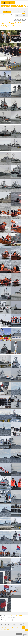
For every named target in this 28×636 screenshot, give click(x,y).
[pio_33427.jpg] (5, 415)
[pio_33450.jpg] (16, 90)
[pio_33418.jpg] (5, 604)
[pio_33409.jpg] (16, 374)
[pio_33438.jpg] (16, 171)
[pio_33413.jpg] (5, 550)
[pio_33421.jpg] (16, 50)
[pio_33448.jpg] (16, 104)
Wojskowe (13, 615)
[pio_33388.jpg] (5, 496)
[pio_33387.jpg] (16, 564)
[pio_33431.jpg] (16, 307)
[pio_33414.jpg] (5, 591)
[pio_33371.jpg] (16, 388)
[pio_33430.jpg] (16, 212)
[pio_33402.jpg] (16, 496)
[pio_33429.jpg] (5, 226)
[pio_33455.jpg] (5, 90)
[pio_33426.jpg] (16, 456)
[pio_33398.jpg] (5, 266)
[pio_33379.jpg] (16, 537)
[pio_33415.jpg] (5, 388)
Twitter (18, 20)
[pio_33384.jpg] (5, 401)
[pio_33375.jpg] (5, 483)
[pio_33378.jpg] (16, 334)
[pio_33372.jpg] (5, 537)
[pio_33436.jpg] (16, 185)
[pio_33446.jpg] (16, 117)
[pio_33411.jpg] (16, 401)
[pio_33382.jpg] (5, 293)
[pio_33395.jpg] (16, 280)
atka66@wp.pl (7, 629)
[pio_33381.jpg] (5, 320)
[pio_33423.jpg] (16, 36)
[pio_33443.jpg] (5, 144)
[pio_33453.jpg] (16, 63)
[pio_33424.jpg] (5, 564)
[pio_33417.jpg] (16, 550)
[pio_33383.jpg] (16, 429)
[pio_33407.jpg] (16, 577)
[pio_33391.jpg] (16, 483)
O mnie (4, 14)
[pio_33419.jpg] (5, 36)
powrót (17, 15)
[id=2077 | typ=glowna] (2, 11)
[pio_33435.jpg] (5, 199)
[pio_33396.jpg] (5, 280)
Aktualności (16, 11)
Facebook (15, 20)
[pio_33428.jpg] (5, 361)
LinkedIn (23, 20)
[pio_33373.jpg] (5, 523)
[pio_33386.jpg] (5, 347)
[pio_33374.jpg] (5, 510)
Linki (24, 11)
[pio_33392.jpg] (16, 320)
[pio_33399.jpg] (16, 253)
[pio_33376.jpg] (5, 456)
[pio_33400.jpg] (5, 253)
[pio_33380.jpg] (5, 429)
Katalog (7, 11)
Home (24, 15)
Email (25, 20)
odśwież (20, 15)
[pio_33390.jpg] (5, 469)
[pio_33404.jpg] (16, 442)
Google (20, 20)
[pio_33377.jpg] (16, 415)
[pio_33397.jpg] (16, 266)
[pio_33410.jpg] (5, 307)
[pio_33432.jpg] (16, 293)
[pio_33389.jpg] (5, 442)
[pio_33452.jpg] (5, 77)
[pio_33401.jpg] (5, 239)
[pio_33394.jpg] (16, 199)
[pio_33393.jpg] (16, 510)
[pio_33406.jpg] (5, 374)
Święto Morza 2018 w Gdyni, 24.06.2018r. (11, 24)
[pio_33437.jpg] (5, 185)
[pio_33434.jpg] (5, 212)
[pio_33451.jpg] (16, 77)
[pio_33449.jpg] (5, 104)
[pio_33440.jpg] (16, 158)
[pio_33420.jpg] (5, 50)
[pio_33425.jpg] (16, 523)
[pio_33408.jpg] (16, 591)
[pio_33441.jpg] (5, 158)
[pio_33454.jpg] (5, 63)
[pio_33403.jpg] (16, 469)
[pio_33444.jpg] (16, 131)
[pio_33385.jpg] (16, 361)
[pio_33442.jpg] (16, 144)
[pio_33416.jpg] (16, 347)
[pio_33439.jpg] (5, 171)
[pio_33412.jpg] (5, 577)
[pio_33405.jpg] (16, 226)
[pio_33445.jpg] (5, 131)
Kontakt (11, 14)
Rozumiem (18, 634)
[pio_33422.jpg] (5, 334)
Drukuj (12, 620)
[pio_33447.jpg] (5, 117)
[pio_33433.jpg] (16, 239)
